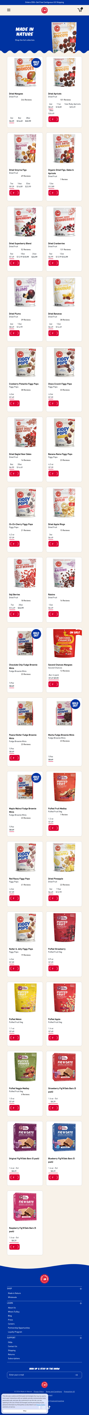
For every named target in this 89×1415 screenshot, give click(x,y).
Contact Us (12, 1347)
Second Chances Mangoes (60, 665)
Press (10, 1320)
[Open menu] (8, 10)
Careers (11, 1324)
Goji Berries (14, 595)
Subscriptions (14, 1359)
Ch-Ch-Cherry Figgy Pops (21, 524)
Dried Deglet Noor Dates (20, 454)
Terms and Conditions (54, 1391)
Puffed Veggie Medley (19, 1088)
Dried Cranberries (56, 244)
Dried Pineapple (55, 879)
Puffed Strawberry (57, 949)
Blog (10, 1316)
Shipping (12, 1351)
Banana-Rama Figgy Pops (60, 454)
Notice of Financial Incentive (53, 1401)
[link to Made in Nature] (44, 1384)
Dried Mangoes (16, 94)
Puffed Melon (15, 1019)
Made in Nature (14, 1293)
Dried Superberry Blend (20, 244)
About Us (12, 1308)
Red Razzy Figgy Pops (19, 879)
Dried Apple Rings (56, 524)
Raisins (51, 595)
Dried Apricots (54, 94)
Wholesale (12, 1297)
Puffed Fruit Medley (57, 809)
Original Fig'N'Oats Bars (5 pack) (24, 1159)
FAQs (10, 1343)
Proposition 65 (69, 1391)
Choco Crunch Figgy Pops (60, 384)
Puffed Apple (54, 1019)
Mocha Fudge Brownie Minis (61, 735)
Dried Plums (15, 314)
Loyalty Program (15, 1332)
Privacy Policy (39, 1391)
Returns (11, 1355)
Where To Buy (14, 1312)
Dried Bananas (55, 314)
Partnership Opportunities (19, 1328)
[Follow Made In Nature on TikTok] (48, 1407)
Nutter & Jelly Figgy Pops (21, 949)
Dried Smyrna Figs (18, 170)
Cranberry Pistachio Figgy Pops (24, 384)
